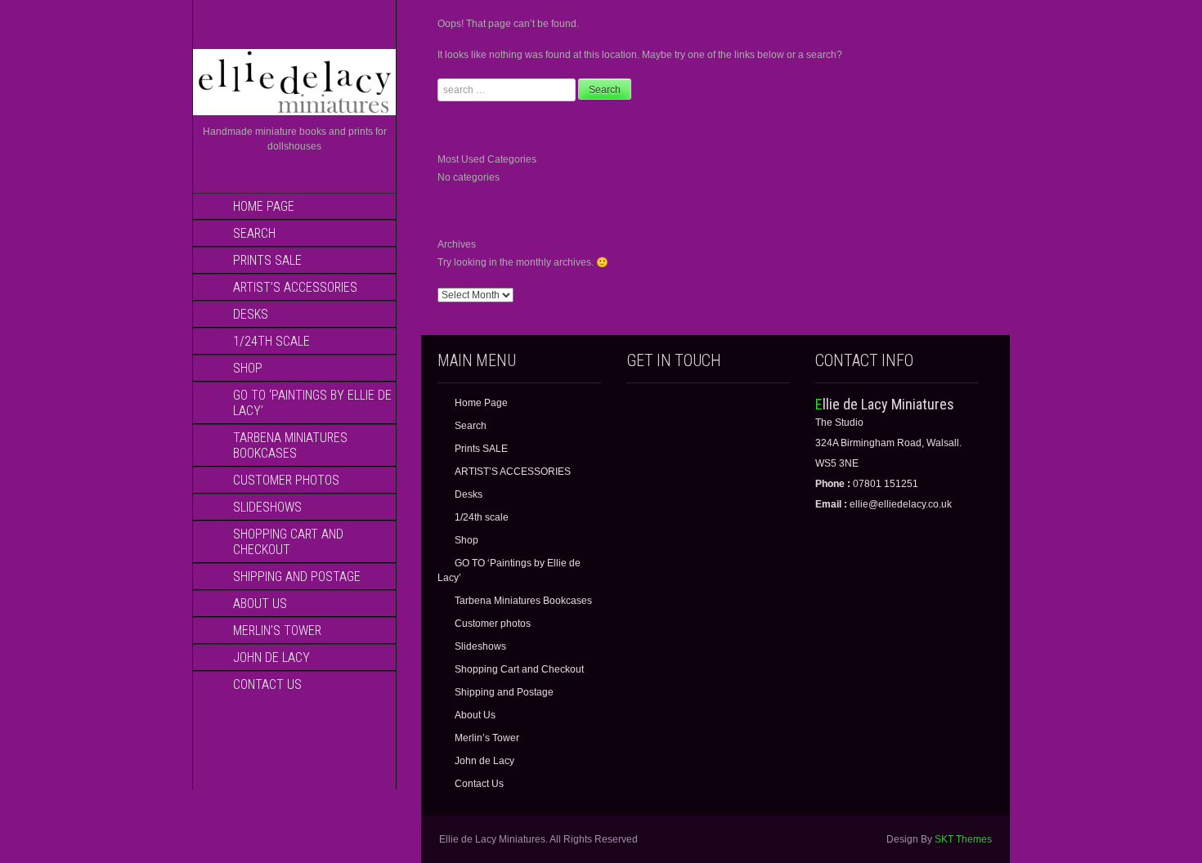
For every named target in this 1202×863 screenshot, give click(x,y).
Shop (247, 368)
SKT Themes (963, 839)
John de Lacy (271, 657)
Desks (250, 314)
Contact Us (267, 684)
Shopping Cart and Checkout (288, 541)
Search (254, 233)
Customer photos (286, 480)
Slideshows (267, 507)
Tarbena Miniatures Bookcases (290, 445)
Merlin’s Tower (277, 630)
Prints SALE (267, 260)
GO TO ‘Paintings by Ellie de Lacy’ (312, 402)
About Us (260, 603)
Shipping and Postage (297, 576)
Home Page (263, 206)
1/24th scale (271, 341)
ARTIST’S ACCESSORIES (295, 287)
